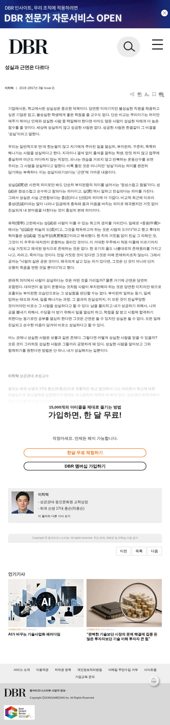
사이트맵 (150, 669)
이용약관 (42, 669)
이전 (123, 551)
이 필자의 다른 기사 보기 (54, 516)
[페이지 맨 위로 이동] (155, 682)
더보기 (132, 94)
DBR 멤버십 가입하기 (85, 466)
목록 (139, 551)
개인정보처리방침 (89, 669)
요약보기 (161, 94)
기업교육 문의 (85, 677)
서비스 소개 (22, 669)
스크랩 (154, 94)
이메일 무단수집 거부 (123, 669)
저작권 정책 (63, 669)
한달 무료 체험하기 (85, 452)
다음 (154, 551)
